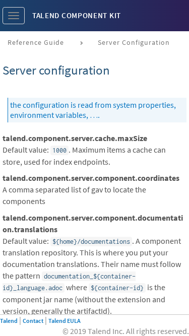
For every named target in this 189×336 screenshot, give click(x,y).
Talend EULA (64, 320)
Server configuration (134, 42)
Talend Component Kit (76, 15)
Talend (9, 320)
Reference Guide (36, 42)
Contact (33, 320)
